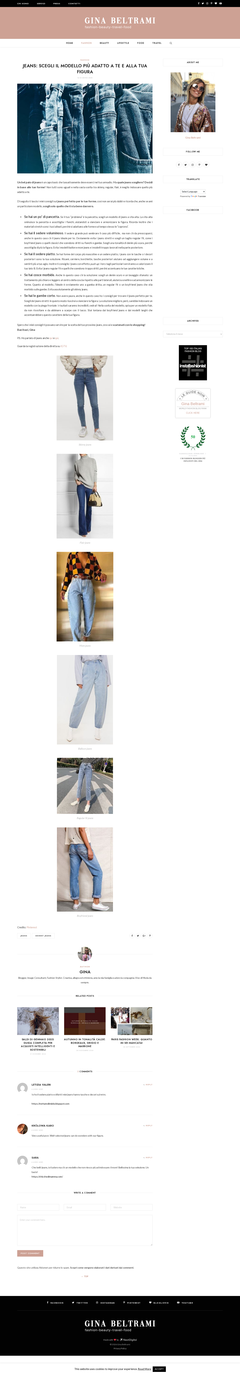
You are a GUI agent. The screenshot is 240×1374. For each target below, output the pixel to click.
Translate (202, 196)
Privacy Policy (120, 1348)
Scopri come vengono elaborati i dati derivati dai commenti (102, 1267)
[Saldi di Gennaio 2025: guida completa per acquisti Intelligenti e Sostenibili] (38, 1021)
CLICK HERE (193, 413)
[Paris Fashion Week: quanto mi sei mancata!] (132, 1021)
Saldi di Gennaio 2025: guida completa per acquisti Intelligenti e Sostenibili (38, 1045)
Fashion (86, 43)
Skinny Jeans (43, 935)
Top (85, 1276)
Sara (35, 1158)
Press (56, 3)
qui (51, 338)
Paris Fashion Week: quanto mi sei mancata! (131, 1041)
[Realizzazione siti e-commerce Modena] (128, 1340)
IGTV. (64, 346)
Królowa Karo (43, 1126)
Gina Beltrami (192, 137)
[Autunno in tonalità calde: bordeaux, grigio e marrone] (85, 1021)
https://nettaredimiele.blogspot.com (50, 1103)
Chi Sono (23, 3)
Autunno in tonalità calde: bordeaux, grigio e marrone (85, 1043)
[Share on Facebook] (132, 935)
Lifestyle (123, 43)
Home (69, 43)
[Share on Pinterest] (150, 935)
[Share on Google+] (144, 935)
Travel (157, 43)
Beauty (104, 43)
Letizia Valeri (41, 1085)
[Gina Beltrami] (120, 23)
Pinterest (32, 927)
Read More (144, 1368)
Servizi (41, 3)
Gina (85, 972)
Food (140, 43)
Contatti (74, 3)
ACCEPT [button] (159, 1369)
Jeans (24, 935)
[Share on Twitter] (138, 935)
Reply (149, 1084)
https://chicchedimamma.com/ (47, 1176)
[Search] (170, 43)
